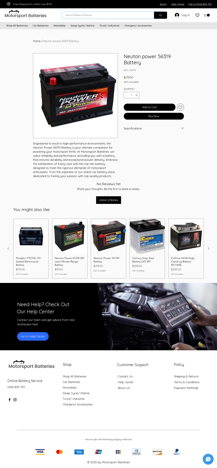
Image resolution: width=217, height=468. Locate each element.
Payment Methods (186, 388)
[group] (108, 248)
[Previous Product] (8, 248)
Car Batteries (71, 382)
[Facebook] (9, 400)
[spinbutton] (132, 95)
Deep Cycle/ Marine (76, 393)
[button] (206, 15)
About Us (124, 388)
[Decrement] (126, 95)
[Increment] (137, 95)
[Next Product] (209, 248)
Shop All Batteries (74, 376)
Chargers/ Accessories (78, 404)
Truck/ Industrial (73, 398)
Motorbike (70, 387)
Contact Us (125, 376)
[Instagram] (15, 400)
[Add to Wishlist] (180, 107)
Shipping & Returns (186, 376)
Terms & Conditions (187, 382)
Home (37, 41)
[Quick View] (147, 236)
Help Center (126, 382)
